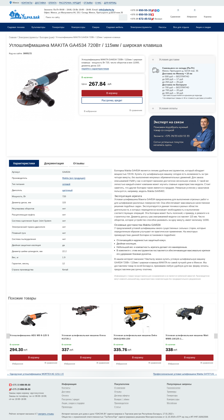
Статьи (117, 407)
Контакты (26, 3)
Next (216, 337)
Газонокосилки (173, 388)
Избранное (192, 13)
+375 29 (140, 10)
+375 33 (140, 14)
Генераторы (172, 395)
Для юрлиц (110, 3)
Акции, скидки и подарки (73, 403)
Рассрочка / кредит (70, 3)
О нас (98, 3)
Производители (121, 403)
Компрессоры (173, 399)
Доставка (40, 3)
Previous (8, 337)
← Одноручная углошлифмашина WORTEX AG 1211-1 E (35, 374)
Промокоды (67, 407)
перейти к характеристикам (95, 68)
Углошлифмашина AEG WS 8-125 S (29, 335)
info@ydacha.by (106, 10)
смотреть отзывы (46, 414)
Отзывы (88, 3)
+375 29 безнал (146, 18)
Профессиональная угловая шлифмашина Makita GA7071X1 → (185, 374)
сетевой (66, 184)
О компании (119, 388)
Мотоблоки (172, 403)
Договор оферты (122, 395)
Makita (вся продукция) (73, 178)
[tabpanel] (42, 88)
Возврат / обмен (121, 399)
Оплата (52, 3)
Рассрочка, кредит (112, 100)
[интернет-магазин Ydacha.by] (24, 14)
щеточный (67, 190)
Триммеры (171, 392)
